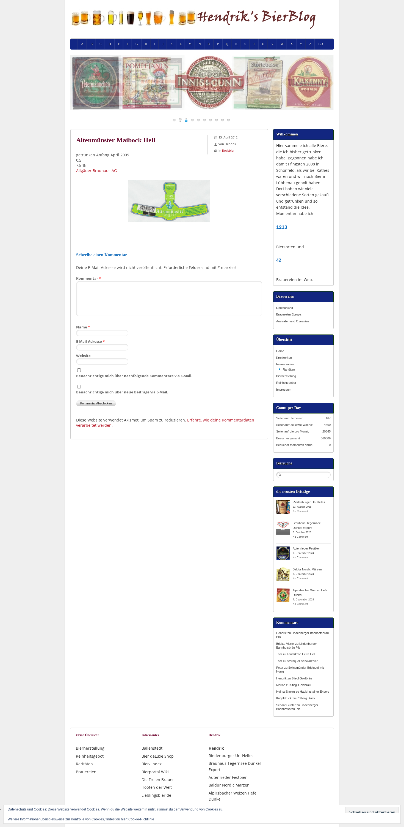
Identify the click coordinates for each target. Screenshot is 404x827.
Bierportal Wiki (155, 771)
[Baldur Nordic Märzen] (283, 569)
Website (83, 355)
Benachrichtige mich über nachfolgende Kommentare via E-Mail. (134, 375)
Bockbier (228, 150)
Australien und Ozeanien (292, 321)
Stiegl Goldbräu (302, 678)
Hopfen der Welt (157, 787)
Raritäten (289, 369)
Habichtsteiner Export (314, 691)
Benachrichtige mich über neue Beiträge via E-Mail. (122, 392)
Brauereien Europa (288, 314)
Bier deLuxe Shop (158, 756)
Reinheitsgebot (286, 382)
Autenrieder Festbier (306, 548)
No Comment (300, 511)
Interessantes (285, 364)
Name (83, 327)
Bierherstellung (286, 376)
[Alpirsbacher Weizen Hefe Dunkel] (283, 590)
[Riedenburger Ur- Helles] (283, 502)
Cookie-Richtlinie (141, 819)
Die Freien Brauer (158, 779)
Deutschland (284, 307)
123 (320, 44)
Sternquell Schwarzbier (302, 661)
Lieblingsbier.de (156, 795)
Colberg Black (306, 698)
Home (280, 351)
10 (228, 120)
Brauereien (86, 771)
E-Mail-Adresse (90, 341)
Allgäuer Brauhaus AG (96, 170)
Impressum (283, 389)
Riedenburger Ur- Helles (309, 502)
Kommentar (88, 278)
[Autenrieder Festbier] (283, 548)
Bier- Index (152, 763)
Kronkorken (284, 357)
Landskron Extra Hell (301, 654)
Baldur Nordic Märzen (307, 569)
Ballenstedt (152, 748)
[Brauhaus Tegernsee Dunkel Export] (283, 522)
